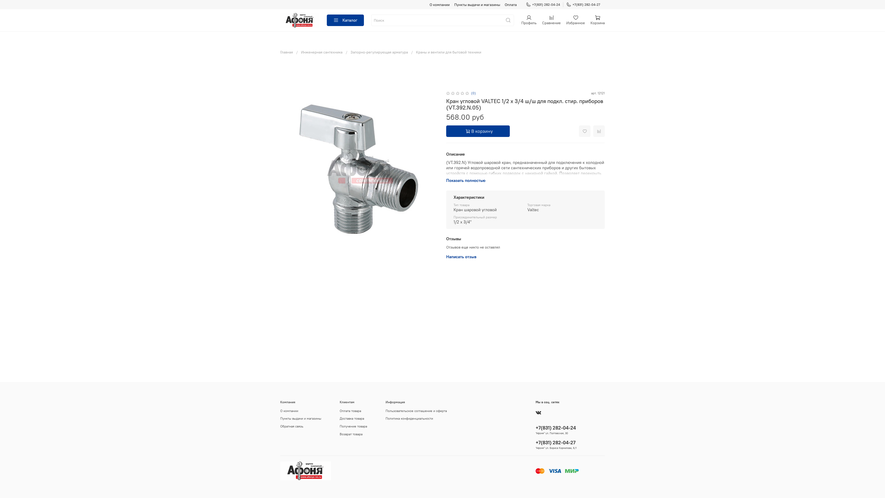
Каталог (349, 20)
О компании (440, 4)
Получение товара (353, 426)
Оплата (511, 4)
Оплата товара (350, 411)
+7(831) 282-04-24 (546, 5)
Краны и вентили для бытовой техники (448, 52)
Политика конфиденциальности (409, 418)
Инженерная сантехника (321, 52)
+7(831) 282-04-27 (586, 5)
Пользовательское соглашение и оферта (416, 411)
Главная (286, 52)
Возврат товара (351, 434)
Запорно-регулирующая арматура (379, 52)
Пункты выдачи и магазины (477, 4)
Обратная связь (291, 426)
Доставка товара (352, 418)
